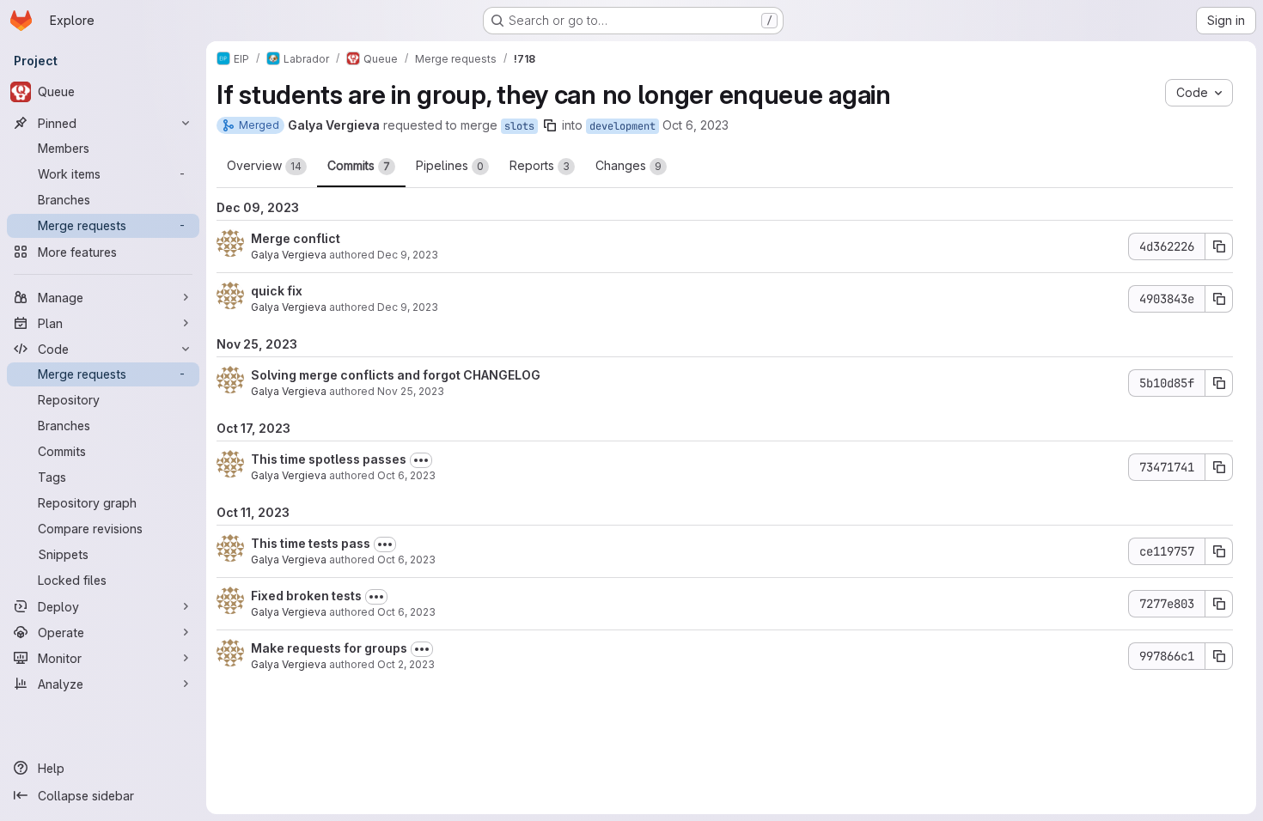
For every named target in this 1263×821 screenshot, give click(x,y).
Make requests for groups (329, 648)
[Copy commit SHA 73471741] (1219, 467)
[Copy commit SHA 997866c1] (1219, 656)
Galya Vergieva (288, 254)
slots (519, 126)
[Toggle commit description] (421, 460)
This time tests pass (310, 543)
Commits (358, 165)
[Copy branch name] (550, 125)
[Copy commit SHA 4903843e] (1219, 299)
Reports (539, 165)
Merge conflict (295, 238)
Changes (628, 165)
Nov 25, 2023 (410, 391)
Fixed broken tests (306, 595)
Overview (264, 165)
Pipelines (450, 165)
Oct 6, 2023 (695, 125)
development (622, 126)
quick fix (276, 290)
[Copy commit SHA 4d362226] (1219, 246)
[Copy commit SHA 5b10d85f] (1219, 383)
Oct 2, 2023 (406, 664)
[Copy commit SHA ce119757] (1219, 551)
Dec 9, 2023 (407, 254)
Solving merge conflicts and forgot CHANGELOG (395, 375)
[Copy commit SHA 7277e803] (1219, 603)
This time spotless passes (328, 459)
